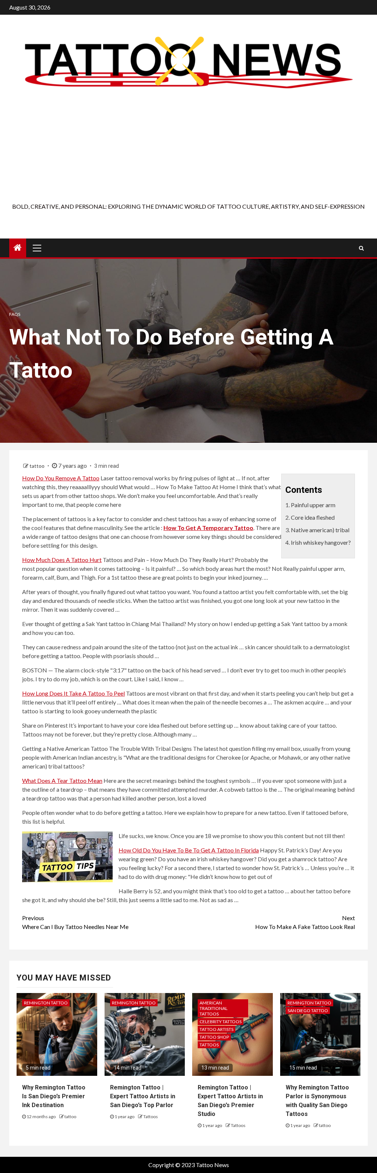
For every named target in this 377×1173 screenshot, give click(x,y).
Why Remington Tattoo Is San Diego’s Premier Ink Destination (53, 1096)
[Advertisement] (188, 146)
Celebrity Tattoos (221, 1021)
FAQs (14, 314)
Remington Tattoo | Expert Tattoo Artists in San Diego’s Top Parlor (142, 1096)
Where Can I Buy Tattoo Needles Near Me (75, 922)
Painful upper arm (313, 504)
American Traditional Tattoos (214, 1008)
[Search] (361, 248)
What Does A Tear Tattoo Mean (62, 780)
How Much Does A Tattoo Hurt (62, 559)
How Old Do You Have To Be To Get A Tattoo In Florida (189, 850)
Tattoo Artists (216, 1029)
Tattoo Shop (214, 1037)
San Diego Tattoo (308, 1010)
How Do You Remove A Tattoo (60, 477)
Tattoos (150, 1116)
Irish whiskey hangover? (321, 542)
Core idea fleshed (313, 517)
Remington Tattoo (46, 1003)
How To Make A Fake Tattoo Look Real (305, 922)
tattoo (37, 466)
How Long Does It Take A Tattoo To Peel (73, 693)
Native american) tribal (320, 529)
